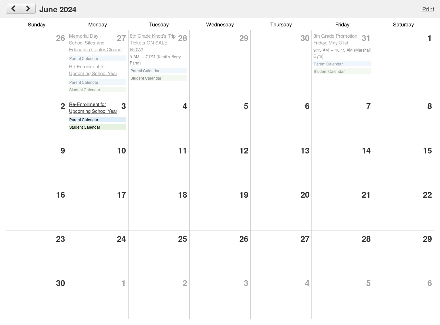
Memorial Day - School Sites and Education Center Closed (95, 42)
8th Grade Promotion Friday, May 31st (335, 39)
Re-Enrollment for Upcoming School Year (93, 69)
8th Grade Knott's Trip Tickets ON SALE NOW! (153, 42)
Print (428, 9)
